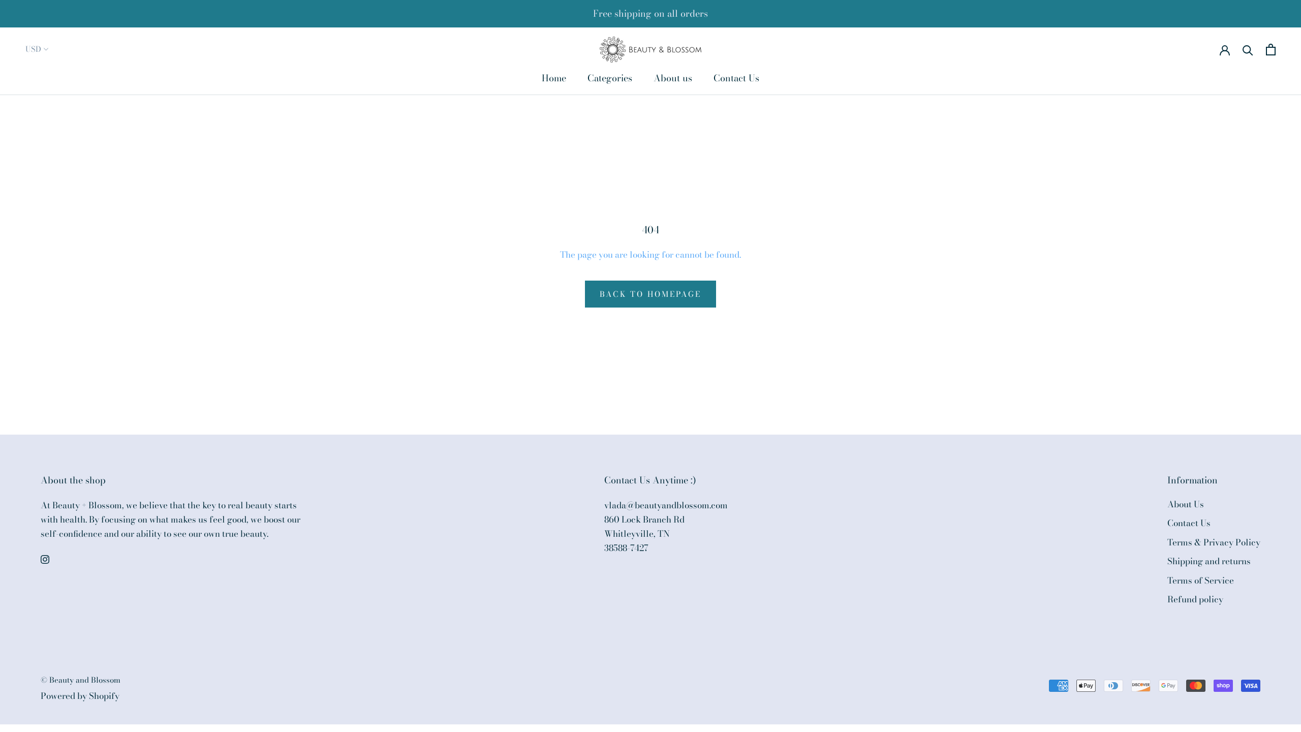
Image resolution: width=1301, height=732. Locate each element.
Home (554, 78)
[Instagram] (45, 558)
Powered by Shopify (80, 696)
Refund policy (1195, 599)
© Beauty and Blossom (80, 680)
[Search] (1248, 49)
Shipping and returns (1209, 561)
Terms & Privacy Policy (1213, 542)
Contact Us (736, 78)
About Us (1185, 504)
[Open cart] (1271, 49)
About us (673, 78)
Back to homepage (650, 294)
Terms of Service (1200, 580)
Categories (609, 78)
